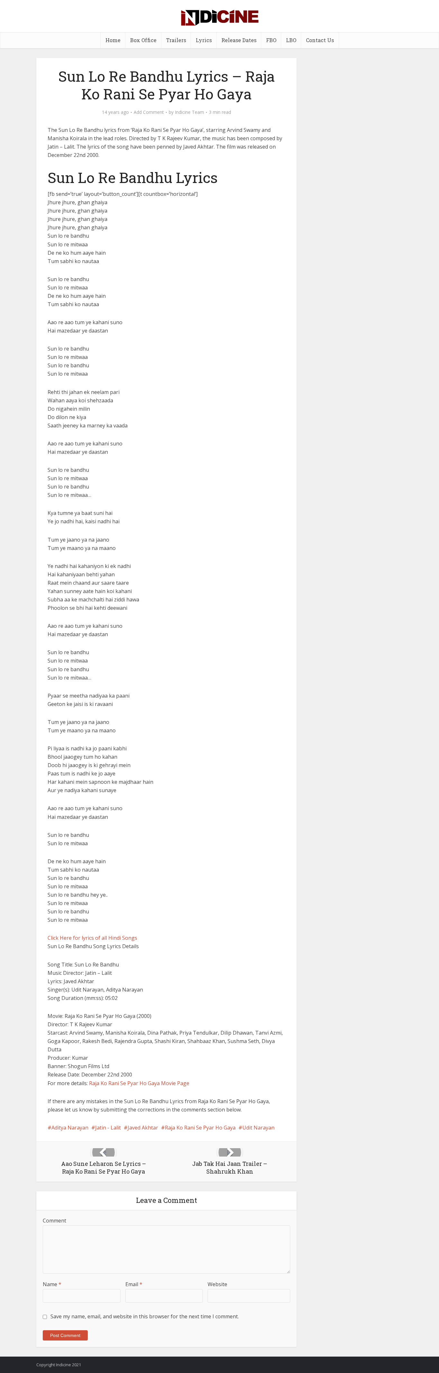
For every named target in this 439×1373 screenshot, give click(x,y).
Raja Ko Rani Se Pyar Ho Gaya (200, 1127)
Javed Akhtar (143, 1127)
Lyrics (204, 40)
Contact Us (320, 40)
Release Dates (238, 40)
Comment (54, 1220)
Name (52, 1284)
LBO (291, 40)
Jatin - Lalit (108, 1127)
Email (133, 1284)
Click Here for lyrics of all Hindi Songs (92, 937)
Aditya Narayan (69, 1127)
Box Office (143, 40)
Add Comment (149, 112)
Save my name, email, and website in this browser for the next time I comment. (144, 1316)
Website (217, 1284)
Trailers (176, 40)
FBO (271, 40)
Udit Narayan (258, 1127)
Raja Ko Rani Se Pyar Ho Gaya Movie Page (139, 1083)
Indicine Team (189, 112)
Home (113, 40)
